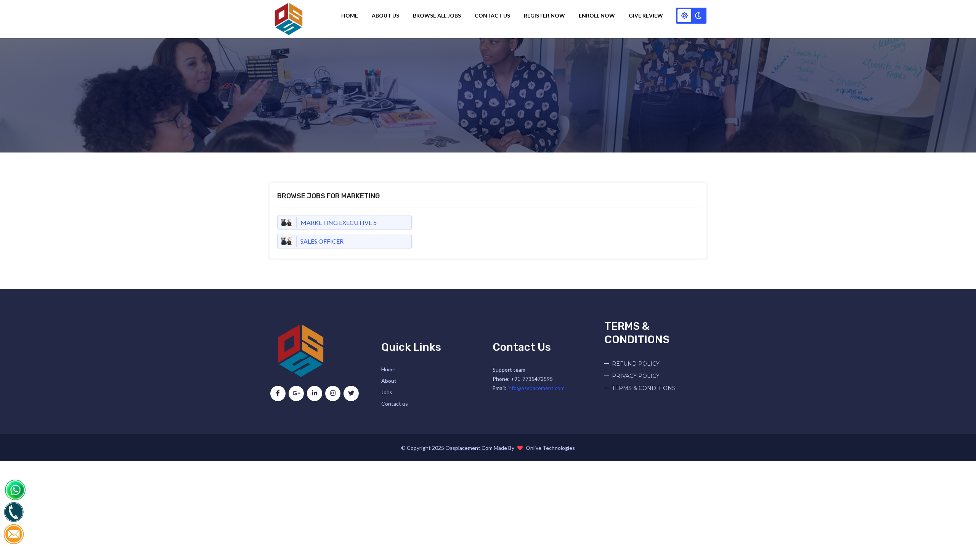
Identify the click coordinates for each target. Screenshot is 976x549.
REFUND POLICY (636, 363)
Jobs (386, 392)
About (388, 380)
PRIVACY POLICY (636, 375)
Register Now (544, 15)
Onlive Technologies (550, 448)
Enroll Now (597, 15)
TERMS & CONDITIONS (644, 388)
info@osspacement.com (536, 388)
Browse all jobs (437, 15)
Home (349, 15)
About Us (385, 15)
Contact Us (492, 15)
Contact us (394, 403)
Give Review (646, 15)
